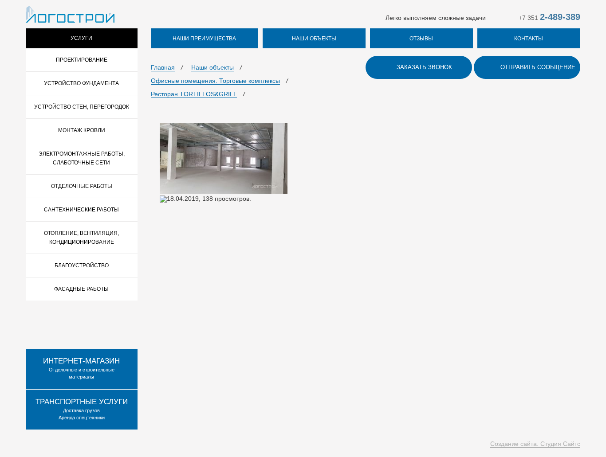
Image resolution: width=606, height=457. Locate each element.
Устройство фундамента (81, 83)
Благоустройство (82, 265)
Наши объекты (212, 67)
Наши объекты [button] (314, 38)
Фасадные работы (81, 289)
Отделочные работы (81, 186)
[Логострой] (70, 13)
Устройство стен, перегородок (81, 107)
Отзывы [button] (421, 38)
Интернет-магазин (81, 361)
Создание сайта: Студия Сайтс (535, 443)
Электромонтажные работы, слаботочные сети (82, 158)
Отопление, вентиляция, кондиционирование (81, 237)
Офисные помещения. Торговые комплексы (215, 80)
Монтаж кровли (81, 130)
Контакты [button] (528, 38)
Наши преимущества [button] (204, 38)
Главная (163, 67)
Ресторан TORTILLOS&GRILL (194, 94)
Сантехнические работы (81, 210)
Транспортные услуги (81, 402)
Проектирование (81, 60)
